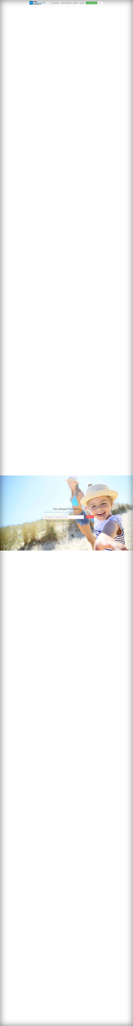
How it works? (55, 3)
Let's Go (90, 517)
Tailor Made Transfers (82, 521)
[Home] (37, 3)
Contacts (82, 3)
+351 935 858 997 (92, 3)
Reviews (75, 3)
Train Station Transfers (69, 521)
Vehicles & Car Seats (66, 3)
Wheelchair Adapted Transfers (54, 521)
